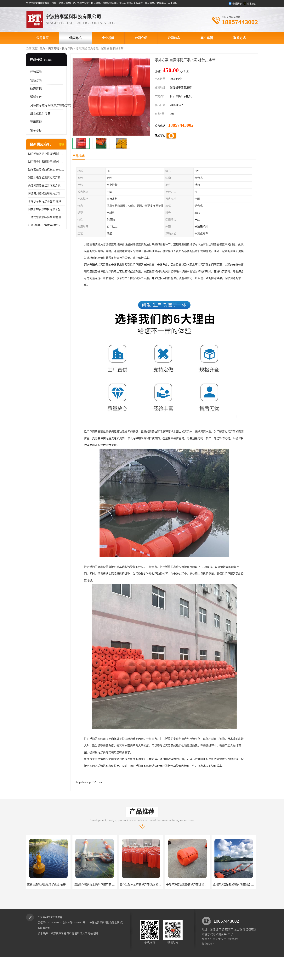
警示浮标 (36, 130)
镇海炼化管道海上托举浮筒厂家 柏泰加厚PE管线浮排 (41, 884)
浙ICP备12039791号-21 (76, 922)
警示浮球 (36, 121)
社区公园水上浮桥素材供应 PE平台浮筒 (46, 225)
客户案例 (207, 38)
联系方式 (239, 38)
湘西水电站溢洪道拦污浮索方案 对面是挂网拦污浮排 (46, 177)
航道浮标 (36, 88)
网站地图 (93, 933)
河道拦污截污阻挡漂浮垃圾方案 (50, 105)
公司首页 (42, 38)
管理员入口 (81, 933)
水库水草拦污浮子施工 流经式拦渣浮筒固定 (46, 201)
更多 (62, 144)
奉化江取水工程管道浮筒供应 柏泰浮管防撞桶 (83, 884)
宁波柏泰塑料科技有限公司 (104, 922)
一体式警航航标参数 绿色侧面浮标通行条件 (46, 217)
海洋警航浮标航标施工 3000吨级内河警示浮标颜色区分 (46, 169)
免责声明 (69, 933)
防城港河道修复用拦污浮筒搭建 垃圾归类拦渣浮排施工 (46, 193)
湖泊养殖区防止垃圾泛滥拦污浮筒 (46, 153)
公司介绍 (141, 38)
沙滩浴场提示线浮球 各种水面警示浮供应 (219, 884)
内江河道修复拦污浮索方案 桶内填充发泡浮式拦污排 (46, 185)
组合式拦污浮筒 (40, 113)
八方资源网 (57, 933)
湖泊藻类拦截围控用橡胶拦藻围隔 (46, 161)
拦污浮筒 (67, 48)
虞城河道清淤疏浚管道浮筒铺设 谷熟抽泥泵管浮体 (178, 884)
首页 (42, 48)
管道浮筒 (36, 80)
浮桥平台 (36, 97)
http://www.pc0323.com (89, 782)
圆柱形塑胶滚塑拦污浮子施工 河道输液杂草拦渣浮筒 (46, 209)
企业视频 (108, 38)
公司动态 (174, 38)
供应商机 (75, 38)
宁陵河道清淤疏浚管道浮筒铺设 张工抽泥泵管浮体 (132, 884)
